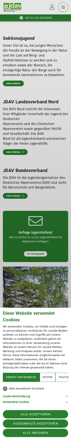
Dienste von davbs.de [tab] (21, 377)
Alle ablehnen (35, 433)
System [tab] (47, 377)
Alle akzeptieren (35, 414)
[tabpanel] (35, 394)
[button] (35, 396)
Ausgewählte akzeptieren (35, 423)
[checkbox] (35, 388)
